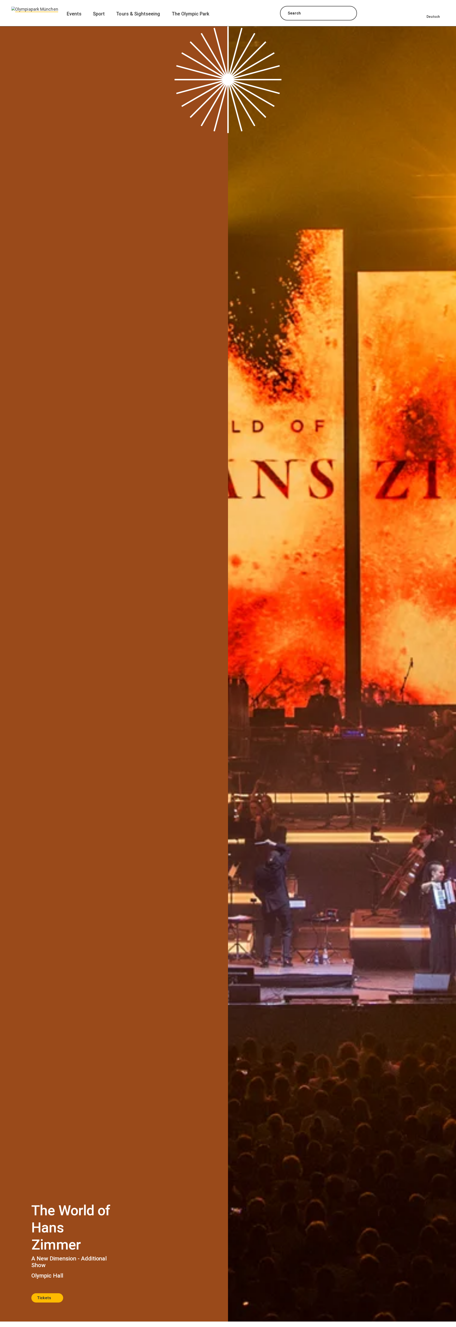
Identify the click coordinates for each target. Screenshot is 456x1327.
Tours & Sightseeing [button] (138, 14)
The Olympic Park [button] (190, 14)
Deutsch (433, 17)
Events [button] (74, 14)
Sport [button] (99, 14)
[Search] (349, 14)
